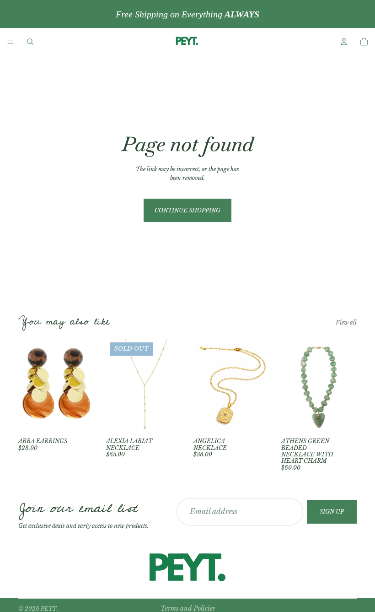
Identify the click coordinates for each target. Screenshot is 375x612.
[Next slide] (171, 386)
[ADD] (80, 419)
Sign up (332, 511)
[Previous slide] (116, 386)
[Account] (344, 42)
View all (346, 322)
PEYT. (49, 608)
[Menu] (10, 41)
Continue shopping (187, 210)
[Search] (30, 42)
